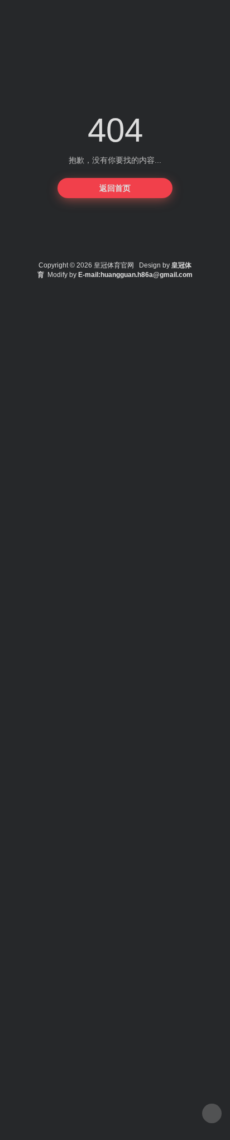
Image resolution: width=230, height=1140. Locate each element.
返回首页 (115, 188)
